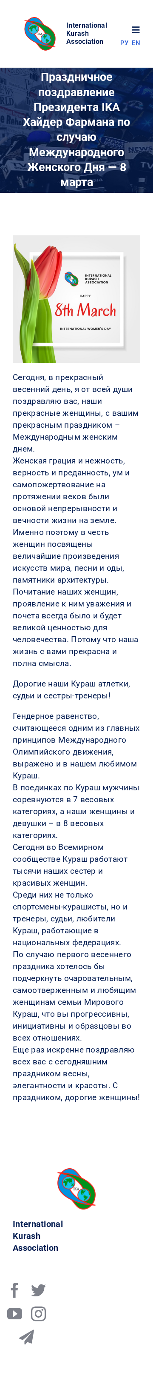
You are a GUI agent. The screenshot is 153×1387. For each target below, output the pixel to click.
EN (136, 43)
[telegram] (26, 1337)
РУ (124, 43)
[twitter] (38, 1290)
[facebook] (14, 1290)
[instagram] (38, 1313)
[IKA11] (76, 1172)
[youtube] (14, 1313)
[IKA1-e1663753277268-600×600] (41, 19)
